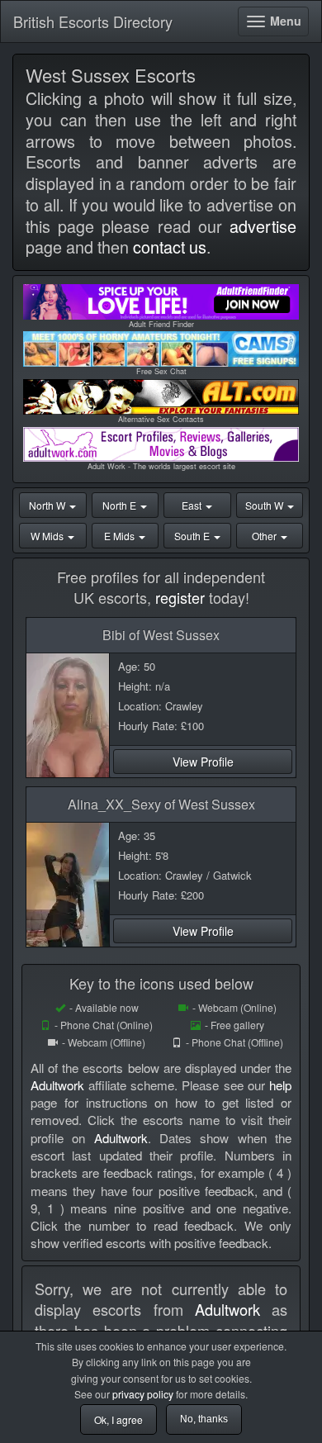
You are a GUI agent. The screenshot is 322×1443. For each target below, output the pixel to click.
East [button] (193, 505)
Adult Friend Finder (161, 324)
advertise (263, 226)
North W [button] (48, 505)
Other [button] (265, 536)
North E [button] (120, 505)
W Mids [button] (48, 536)
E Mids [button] (120, 536)
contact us (169, 247)
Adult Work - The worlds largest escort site (161, 466)
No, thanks (204, 1419)
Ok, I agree (118, 1419)
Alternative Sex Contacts (161, 419)
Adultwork (57, 1085)
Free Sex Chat (161, 371)
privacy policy (142, 1394)
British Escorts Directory (93, 21)
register (180, 597)
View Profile (203, 761)
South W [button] (265, 505)
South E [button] (193, 536)
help (280, 1085)
